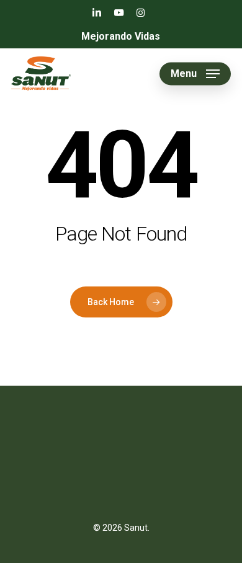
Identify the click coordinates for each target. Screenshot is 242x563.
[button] (195, 74)
